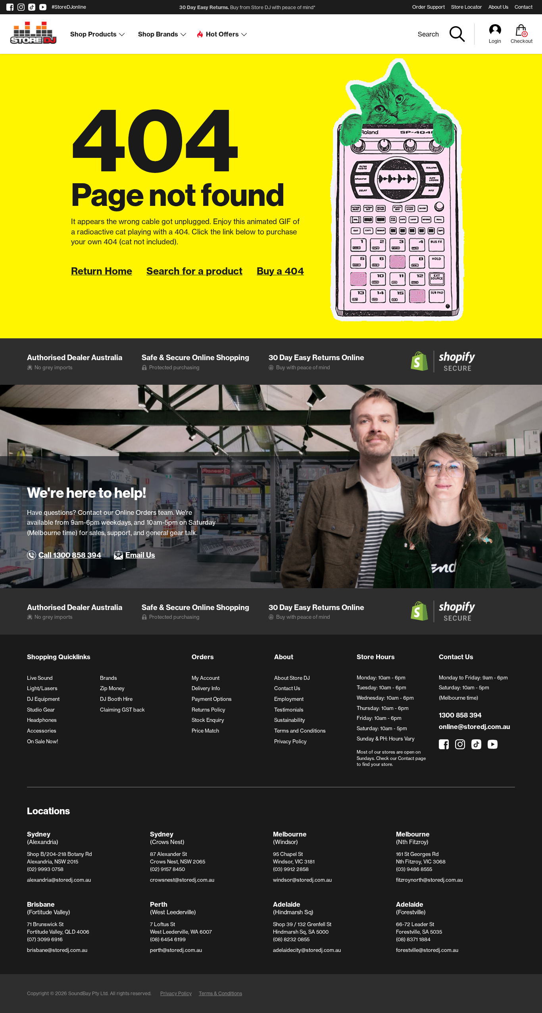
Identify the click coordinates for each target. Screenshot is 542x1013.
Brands (108, 678)
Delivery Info (206, 688)
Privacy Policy (290, 741)
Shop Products (93, 34)
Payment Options (212, 699)
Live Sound (40, 678)
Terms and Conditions (300, 730)
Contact (523, 7)
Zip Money (112, 688)
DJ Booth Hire (116, 699)
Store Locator (466, 7)
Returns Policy (208, 709)
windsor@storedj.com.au (302, 880)
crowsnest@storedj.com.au (182, 880)
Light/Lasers (42, 688)
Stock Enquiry (208, 720)
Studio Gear (41, 709)
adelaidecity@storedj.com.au (307, 950)
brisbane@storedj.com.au (57, 950)
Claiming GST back (122, 709)
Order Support (428, 7)
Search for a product (194, 271)
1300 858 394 (460, 715)
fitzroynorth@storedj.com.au (429, 880)
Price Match (205, 730)
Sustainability (289, 720)
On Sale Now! (42, 741)
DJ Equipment (43, 699)
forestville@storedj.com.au (427, 950)
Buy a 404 (280, 271)
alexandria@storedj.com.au (59, 880)
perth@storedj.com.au (176, 950)
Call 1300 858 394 (69, 555)
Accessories (41, 730)
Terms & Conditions (220, 993)
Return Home (101, 271)
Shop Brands (158, 34)
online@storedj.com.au (474, 727)
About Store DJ (292, 678)
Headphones (42, 720)
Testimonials (289, 709)
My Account (205, 678)
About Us (498, 7)
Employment (289, 699)
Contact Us (287, 688)
